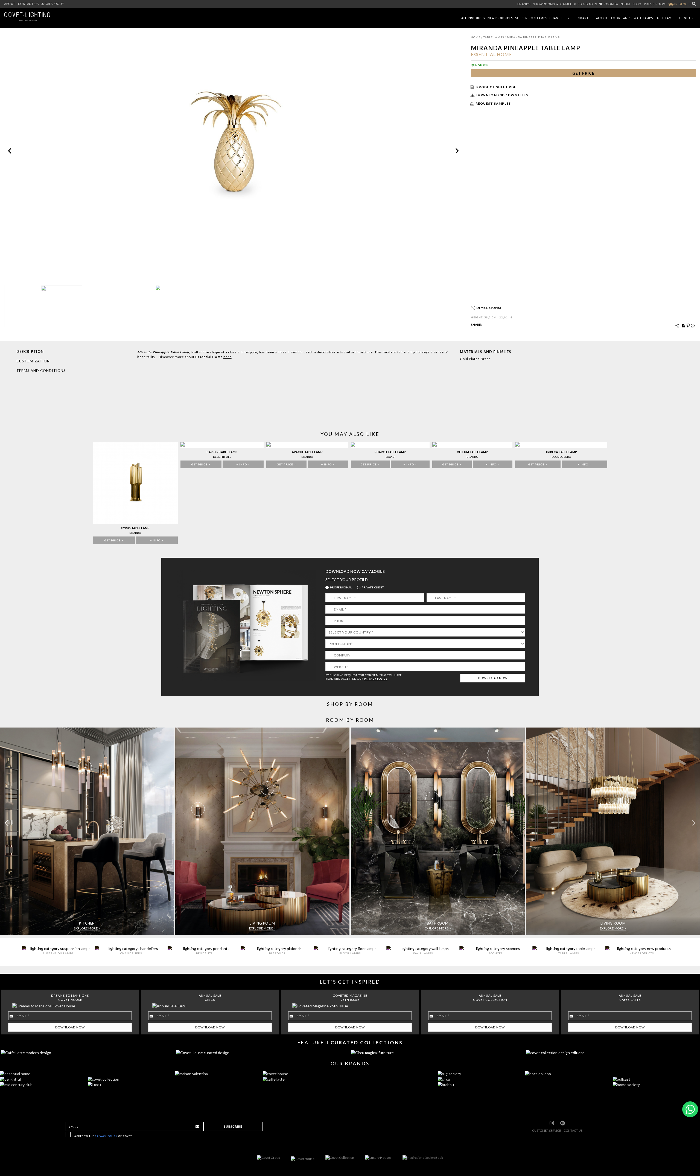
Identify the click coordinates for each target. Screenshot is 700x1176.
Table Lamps (665, 18)
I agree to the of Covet (102, 1136)
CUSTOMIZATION (33, 361)
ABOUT (9, 3)
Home (475, 37)
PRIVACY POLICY (375, 678)
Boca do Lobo (561, 456)
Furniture (687, 18)
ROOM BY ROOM (617, 4)
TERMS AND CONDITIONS (41, 370)
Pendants (582, 18)
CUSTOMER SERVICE (546, 1130)
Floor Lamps (620, 18)
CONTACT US (28, 3)
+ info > (156, 540)
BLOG (636, 4)
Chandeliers (560, 18)
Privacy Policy (106, 1136)
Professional (341, 587)
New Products (500, 18)
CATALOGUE (54, 3)
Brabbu (135, 532)
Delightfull (222, 456)
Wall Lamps (643, 18)
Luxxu (390, 456)
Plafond (600, 18)
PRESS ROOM (655, 4)
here (227, 357)
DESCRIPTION (30, 351)
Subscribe (233, 1126)
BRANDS (523, 4)
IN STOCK (681, 4)
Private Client (373, 587)
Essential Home (491, 54)
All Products (473, 18)
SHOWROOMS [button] (544, 4)
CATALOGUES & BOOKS (578, 4)
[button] (693, 823)
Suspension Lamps (531, 18)
